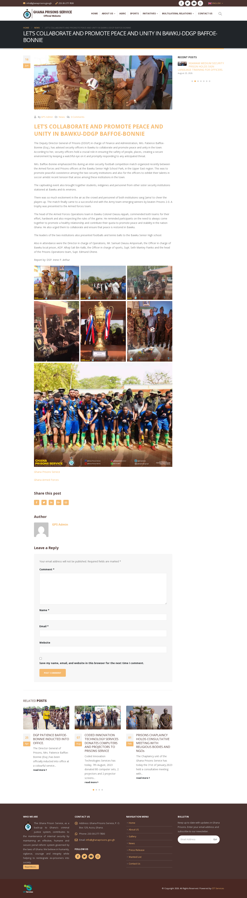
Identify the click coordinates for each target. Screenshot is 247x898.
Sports (134, 13)
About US (107, 13)
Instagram (98, 856)
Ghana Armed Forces (46, 480)
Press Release (136, 850)
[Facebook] (181, 3)
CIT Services (218, 888)
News (62, 117)
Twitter (44, 502)
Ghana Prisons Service (47, 472)
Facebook (36, 502)
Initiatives (149, 13)
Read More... (31, 866)
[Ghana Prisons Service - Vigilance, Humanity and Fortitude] (50, 13)
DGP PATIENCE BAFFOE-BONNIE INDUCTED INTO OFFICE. (51, 739)
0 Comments (77, 117)
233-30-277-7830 (66, 3)
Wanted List (135, 856)
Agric (122, 13)
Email (66, 502)
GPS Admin (47, 117)
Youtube (91, 856)
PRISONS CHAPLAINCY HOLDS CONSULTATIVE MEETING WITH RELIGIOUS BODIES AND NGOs (153, 743)
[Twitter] (187, 3)
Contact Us (205, 13)
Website (44, 642)
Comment (46, 569)
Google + (58, 502)
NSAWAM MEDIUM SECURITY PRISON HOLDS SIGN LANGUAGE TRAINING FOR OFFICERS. (201, 66)
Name (44, 610)
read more (39, 770)
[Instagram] (200, 3)
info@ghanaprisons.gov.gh (39, 3)
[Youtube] (194, 3)
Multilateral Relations (177, 13)
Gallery (132, 836)
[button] (93, 789)
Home (94, 13)
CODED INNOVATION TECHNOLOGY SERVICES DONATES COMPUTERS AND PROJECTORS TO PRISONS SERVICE (101, 743)
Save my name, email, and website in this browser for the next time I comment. (91, 663)
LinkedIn (51, 502)
